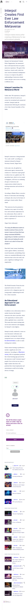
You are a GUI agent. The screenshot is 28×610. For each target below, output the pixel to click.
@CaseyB (15, 398)
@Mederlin (16, 482)
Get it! (15, 439)
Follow (15, 405)
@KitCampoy (16, 557)
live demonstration (10, 340)
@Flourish (16, 499)
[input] (15, 433)
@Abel (15, 491)
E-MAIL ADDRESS (9, 430)
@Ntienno (15, 474)
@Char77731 (16, 465)
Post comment (15, 451)
